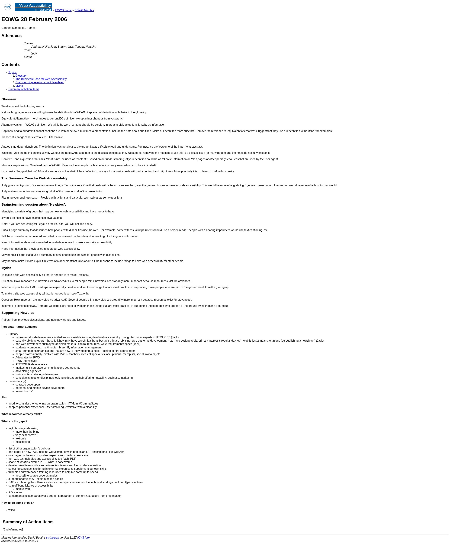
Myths (19, 85)
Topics (12, 72)
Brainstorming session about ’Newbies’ (39, 82)
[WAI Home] (33, 10)
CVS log (83, 537)
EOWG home (63, 10)
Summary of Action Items (23, 89)
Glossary (21, 75)
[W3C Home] (7, 10)
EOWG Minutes (84, 10)
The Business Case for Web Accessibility (41, 78)
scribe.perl (52, 537)
